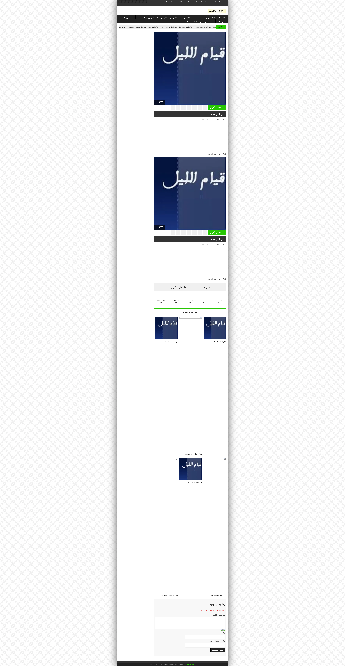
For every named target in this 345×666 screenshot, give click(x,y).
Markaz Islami (191, 664)
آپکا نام (222, 632)
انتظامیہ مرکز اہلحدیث (220, 1)
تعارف (181, 1)
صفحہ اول (222, 18)
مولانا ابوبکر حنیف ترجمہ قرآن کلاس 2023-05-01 (190, 27)
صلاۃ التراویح (129, 18)
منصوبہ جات (221, 22)
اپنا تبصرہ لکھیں (218, 615)
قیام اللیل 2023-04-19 (195, 483)
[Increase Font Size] (157, 120)
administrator (220, 119)
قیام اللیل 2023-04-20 (170, 342)
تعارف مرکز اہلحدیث (207, 18)
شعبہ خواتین (209, 22)
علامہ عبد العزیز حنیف (188, 18)
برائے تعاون (195, 1)
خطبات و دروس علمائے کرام (147, 18)
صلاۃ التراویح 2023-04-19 (217, 595)
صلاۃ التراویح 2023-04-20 (193, 454)
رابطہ (224, 4)
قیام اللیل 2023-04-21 (219, 342)
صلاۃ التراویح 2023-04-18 (169, 595)
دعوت (170, 1)
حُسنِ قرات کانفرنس (169, 18)
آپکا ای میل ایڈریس (216, 641)
